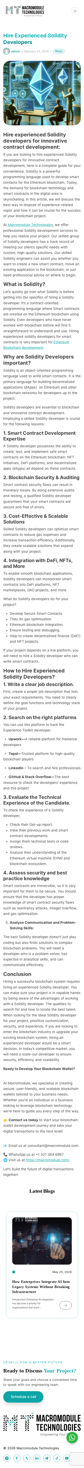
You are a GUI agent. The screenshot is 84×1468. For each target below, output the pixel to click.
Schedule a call (23, 1397)
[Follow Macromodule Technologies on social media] (6, 1458)
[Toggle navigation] (75, 10)
